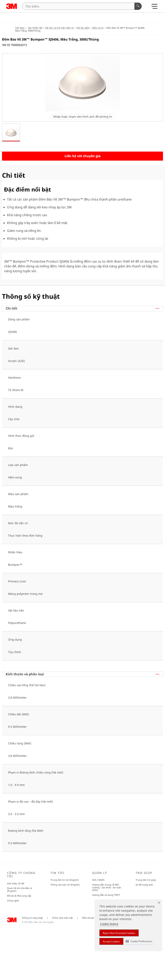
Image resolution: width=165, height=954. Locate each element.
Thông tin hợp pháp (32, 917)
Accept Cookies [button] (111, 941)
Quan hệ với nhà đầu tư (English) (19, 889)
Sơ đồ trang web (144, 884)
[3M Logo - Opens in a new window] (11, 6)
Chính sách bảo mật (62, 917)
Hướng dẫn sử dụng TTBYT (106, 894)
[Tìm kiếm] (138, 6)
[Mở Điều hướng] (154, 7)
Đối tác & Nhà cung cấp (19, 895)
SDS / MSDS (98, 879)
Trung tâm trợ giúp (146, 879)
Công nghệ (13, 900)
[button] (139, 941)
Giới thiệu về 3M (15, 883)
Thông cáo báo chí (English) (65, 884)
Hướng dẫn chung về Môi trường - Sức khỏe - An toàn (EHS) (106, 887)
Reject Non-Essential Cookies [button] (119, 933)
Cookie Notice (109, 924)
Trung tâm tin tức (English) (65, 879)
